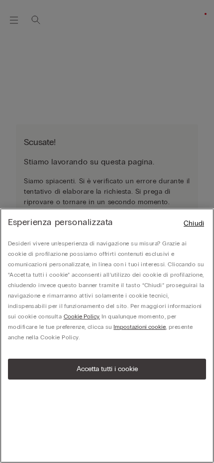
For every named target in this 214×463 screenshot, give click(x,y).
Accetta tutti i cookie (107, 369)
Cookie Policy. (82, 316)
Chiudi (194, 223)
